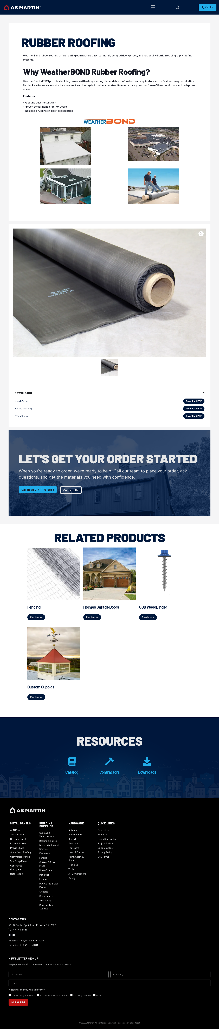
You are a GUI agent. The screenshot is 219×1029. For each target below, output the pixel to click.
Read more (36, 617)
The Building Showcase (23, 995)
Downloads (147, 772)
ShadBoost (135, 1023)
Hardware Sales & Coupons (54, 995)
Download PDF (194, 401)
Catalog (71, 772)
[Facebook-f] (10, 935)
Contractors (109, 772)
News (99, 995)
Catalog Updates (82, 995)
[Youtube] (13, 935)
